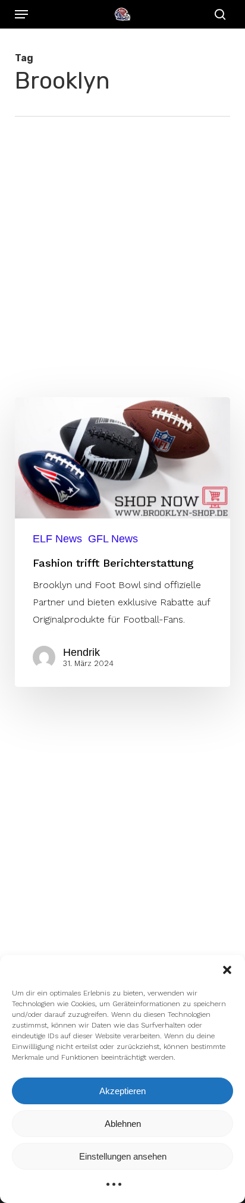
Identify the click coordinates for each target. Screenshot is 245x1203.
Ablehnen (123, 1124)
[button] (227, 970)
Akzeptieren (122, 1091)
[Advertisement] (122, 245)
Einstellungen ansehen (123, 1156)
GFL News (113, 539)
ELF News (57, 539)
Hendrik (81, 652)
